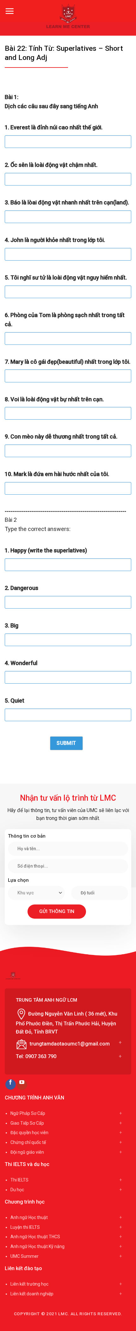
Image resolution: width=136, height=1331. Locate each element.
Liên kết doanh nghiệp (31, 1293)
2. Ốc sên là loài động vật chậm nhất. (51, 165)
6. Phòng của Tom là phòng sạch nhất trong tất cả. (65, 319)
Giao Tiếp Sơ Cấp (27, 1123)
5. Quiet (14, 700)
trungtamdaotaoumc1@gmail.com (70, 1044)
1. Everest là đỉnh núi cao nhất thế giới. (53, 127)
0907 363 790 (40, 1056)
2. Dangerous (21, 588)
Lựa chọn (18, 880)
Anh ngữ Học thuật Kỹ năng (37, 1246)
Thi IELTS (19, 1179)
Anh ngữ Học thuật (29, 1217)
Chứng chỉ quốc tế (28, 1142)
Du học (17, 1189)
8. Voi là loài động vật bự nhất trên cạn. (54, 399)
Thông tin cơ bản (27, 836)
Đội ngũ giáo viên (27, 1152)
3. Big (11, 625)
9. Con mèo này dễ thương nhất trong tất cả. (61, 436)
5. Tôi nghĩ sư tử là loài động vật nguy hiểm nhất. (66, 277)
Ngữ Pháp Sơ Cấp (27, 1113)
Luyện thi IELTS (25, 1227)
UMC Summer (24, 1256)
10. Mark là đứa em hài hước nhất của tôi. (57, 474)
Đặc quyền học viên (29, 1132)
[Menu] (9, 11)
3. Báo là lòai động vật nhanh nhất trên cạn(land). (67, 202)
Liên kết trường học (29, 1284)
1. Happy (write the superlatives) (46, 550)
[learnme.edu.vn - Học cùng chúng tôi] (68, 16)
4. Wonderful (21, 663)
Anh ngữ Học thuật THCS (35, 1236)
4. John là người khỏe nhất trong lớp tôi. (55, 240)
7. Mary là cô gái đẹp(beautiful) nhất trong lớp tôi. (67, 361)
